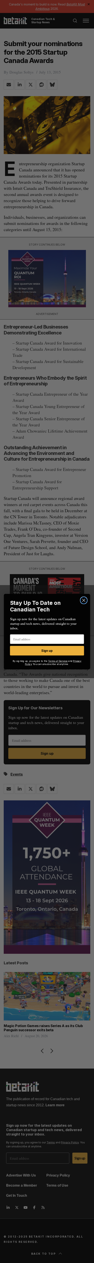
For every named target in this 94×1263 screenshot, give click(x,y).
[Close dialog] (83, 600)
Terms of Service (58, 660)
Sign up (47, 651)
